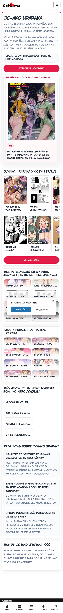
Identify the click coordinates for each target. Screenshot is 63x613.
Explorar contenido (31, 68)
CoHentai (7, 601)
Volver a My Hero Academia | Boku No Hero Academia (28, 58)
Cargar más (31, 260)
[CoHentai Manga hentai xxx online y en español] (11, 4)
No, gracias (42, 309)
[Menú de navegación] (57, 4)
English (21, 309)
